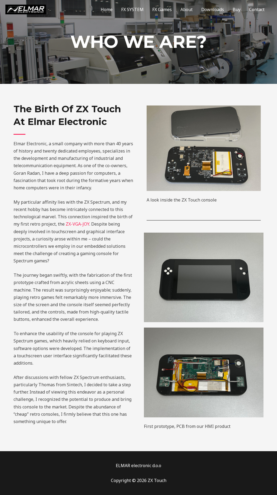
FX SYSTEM (132, 9)
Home (107, 9)
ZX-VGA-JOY (77, 224)
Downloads (212, 9)
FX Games (162, 9)
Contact (257, 9)
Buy (236, 9)
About (186, 9)
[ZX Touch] (25, 9)
